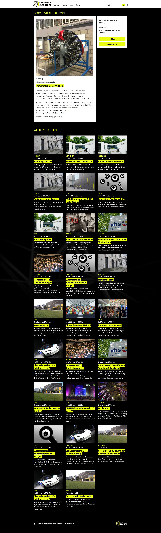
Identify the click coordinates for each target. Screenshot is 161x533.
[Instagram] (108, 5)
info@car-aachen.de (59, 113)
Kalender (56, 5)
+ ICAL (112, 39)
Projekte (64, 5)
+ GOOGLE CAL (112, 44)
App (71, 5)
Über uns (78, 5)
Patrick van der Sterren (60, 110)
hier (60, 117)
